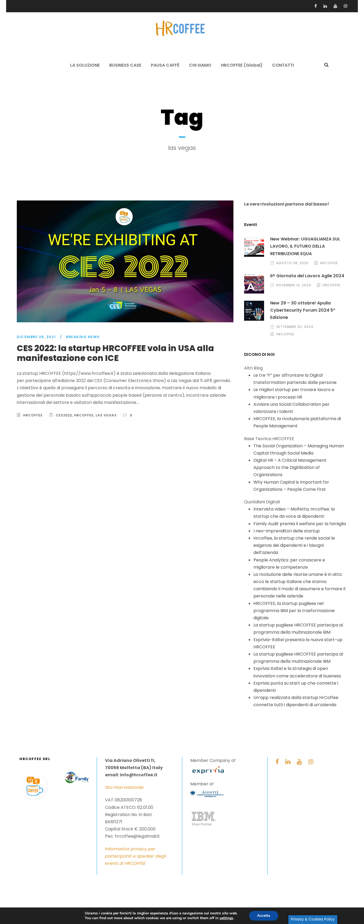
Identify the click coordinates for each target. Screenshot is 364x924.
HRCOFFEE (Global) (241, 65)
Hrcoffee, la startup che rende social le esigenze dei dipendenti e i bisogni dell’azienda (294, 545)
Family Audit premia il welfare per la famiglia (299, 524)
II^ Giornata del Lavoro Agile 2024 (307, 276)
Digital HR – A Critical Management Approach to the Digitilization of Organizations (289, 467)
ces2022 (64, 415)
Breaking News (83, 336)
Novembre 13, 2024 (293, 285)
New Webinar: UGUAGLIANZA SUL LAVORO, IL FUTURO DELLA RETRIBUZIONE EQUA (305, 246)
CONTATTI (283, 65)
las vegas (106, 415)
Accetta (263, 915)
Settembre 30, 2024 (294, 326)
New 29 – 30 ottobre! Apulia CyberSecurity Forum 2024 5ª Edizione (302, 310)
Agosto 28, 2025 (292, 263)
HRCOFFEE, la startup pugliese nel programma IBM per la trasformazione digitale (294, 610)
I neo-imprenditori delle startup (286, 531)
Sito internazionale (124, 787)
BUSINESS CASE (125, 65)
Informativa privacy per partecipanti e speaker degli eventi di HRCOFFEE (135, 856)
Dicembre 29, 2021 (36, 336)
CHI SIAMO (200, 65)
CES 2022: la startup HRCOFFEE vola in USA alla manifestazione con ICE (115, 353)
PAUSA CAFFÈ (165, 65)
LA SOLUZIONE (85, 65)
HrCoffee (84, 415)
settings (226, 918)
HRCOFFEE (33, 415)
